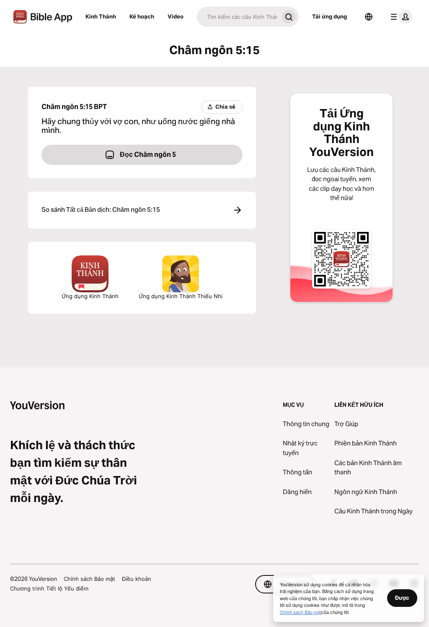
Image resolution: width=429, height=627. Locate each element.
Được (402, 597)
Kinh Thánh (100, 16)
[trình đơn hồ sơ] (400, 16)
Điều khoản (136, 578)
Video (175, 16)
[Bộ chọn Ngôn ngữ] (368, 16)
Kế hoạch (141, 16)
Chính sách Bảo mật (89, 578)
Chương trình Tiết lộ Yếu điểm (49, 588)
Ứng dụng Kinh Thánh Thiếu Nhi (180, 296)
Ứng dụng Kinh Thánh (90, 296)
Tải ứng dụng (329, 16)
